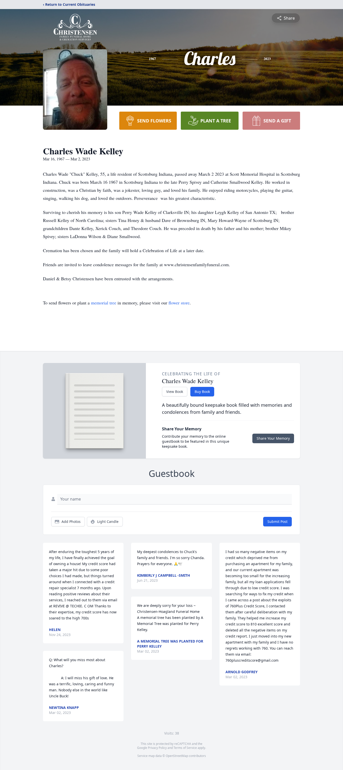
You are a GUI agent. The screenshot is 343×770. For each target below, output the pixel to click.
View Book (174, 391)
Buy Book (202, 391)
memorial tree (103, 303)
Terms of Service (185, 748)
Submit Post (277, 521)
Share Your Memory (273, 438)
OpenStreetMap (177, 756)
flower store (179, 303)
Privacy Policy (157, 748)
